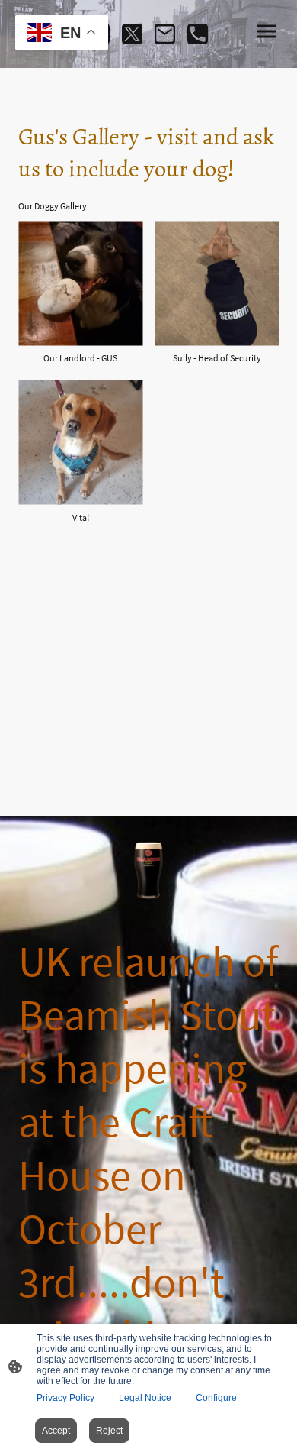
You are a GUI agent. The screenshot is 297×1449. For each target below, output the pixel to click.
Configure (216, 1397)
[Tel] (197, 34)
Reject (109, 1430)
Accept (56, 1430)
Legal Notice (145, 1397)
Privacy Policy (65, 1397)
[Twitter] (132, 34)
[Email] (165, 34)
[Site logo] (148, 870)
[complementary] (61, 34)
